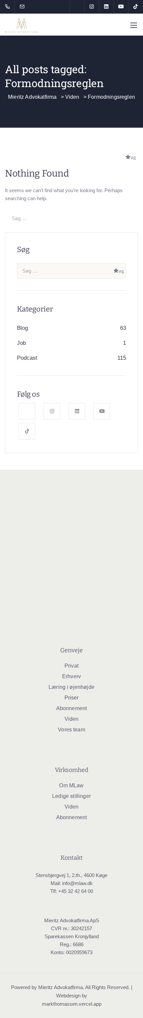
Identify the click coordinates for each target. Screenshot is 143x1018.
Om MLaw (71, 785)
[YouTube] (121, 6)
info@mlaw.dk (77, 883)
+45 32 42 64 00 (75, 891)
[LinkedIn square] (106, 6)
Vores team (71, 729)
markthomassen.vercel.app (71, 1004)
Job (21, 343)
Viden (72, 719)
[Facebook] (77, 6)
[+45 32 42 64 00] (9, 6)
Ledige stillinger (71, 796)
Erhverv (71, 676)
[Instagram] (91, 6)
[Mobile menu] (134, 25)
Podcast (27, 358)
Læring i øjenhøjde (71, 687)
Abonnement (71, 708)
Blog (22, 328)
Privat (71, 666)
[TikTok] (135, 6)
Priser (72, 697)
